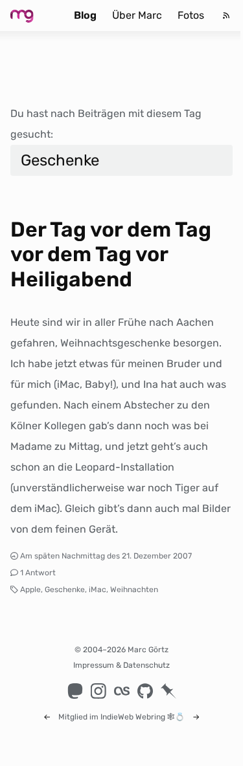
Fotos (191, 15)
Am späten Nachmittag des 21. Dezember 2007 (106, 555)
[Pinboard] (168, 691)
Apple (30, 589)
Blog (85, 15)
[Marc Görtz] (32, 15)
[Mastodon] (75, 691)
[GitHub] (145, 691)
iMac (97, 589)
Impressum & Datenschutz (121, 665)
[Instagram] (98, 691)
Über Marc (137, 15)
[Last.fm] (122, 691)
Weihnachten (134, 589)
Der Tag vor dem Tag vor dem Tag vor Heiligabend (110, 254)
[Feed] (226, 15)
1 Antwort (38, 572)
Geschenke (65, 589)
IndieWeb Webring (132, 716)
